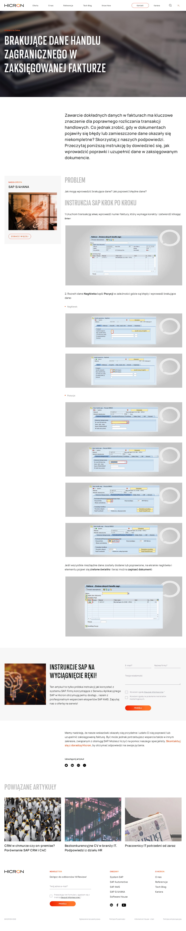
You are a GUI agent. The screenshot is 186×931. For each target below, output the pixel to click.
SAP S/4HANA (18, 187)
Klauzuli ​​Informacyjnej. (70, 897)
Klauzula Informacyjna (153, 692)
